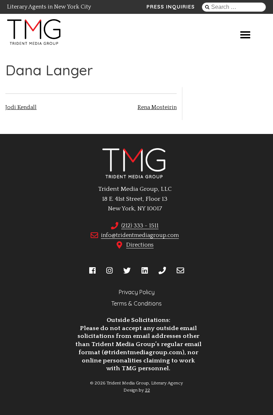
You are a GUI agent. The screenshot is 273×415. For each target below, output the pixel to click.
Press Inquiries (170, 7)
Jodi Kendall (21, 107)
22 (147, 390)
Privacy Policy (137, 292)
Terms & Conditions (136, 303)
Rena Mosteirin (157, 107)
